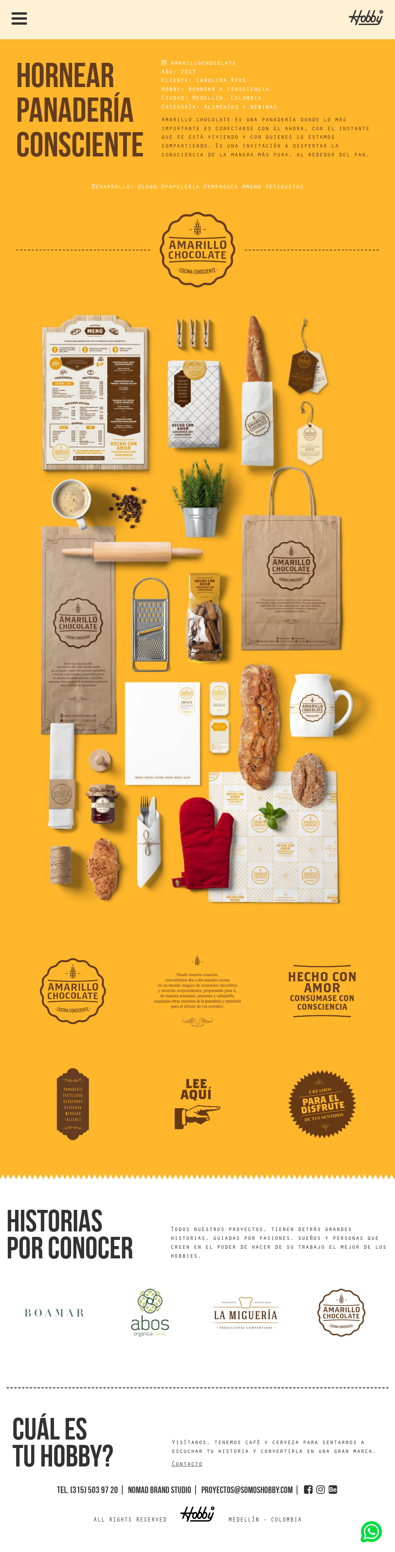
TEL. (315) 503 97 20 (87, 1490)
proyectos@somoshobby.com (247, 1490)
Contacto (187, 1464)
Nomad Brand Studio (159, 1490)
